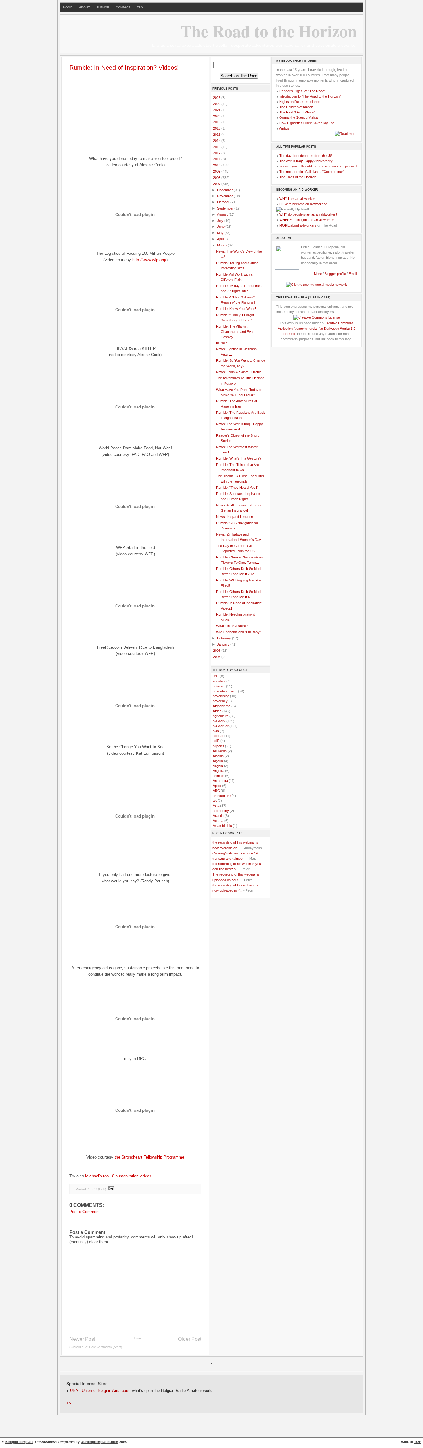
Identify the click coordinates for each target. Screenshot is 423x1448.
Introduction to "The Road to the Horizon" (310, 96)
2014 (217, 141)
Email (353, 274)
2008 (217, 177)
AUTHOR (102, 7)
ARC (216, 790)
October (223, 202)
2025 (217, 104)
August (223, 214)
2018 (217, 128)
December (225, 190)
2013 (217, 147)
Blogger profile (336, 274)
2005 (217, 657)
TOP (417, 1442)
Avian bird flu (222, 826)
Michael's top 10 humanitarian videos (118, 1176)
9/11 (216, 676)
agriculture (221, 716)
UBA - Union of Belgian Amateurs (99, 1390)
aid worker (221, 726)
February (224, 638)
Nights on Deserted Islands (299, 102)
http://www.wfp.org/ (149, 260)
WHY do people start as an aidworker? (308, 214)
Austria (218, 821)
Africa (217, 711)
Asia (216, 805)
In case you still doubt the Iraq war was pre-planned (318, 166)
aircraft (218, 736)
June (221, 226)
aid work (219, 721)
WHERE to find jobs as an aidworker (306, 220)
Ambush (285, 128)
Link (102, 1189)
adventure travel (225, 691)
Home (137, 1338)
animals (218, 776)
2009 (217, 171)
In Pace (222, 343)
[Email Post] (111, 1189)
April (221, 239)
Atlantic (218, 816)
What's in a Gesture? (232, 626)
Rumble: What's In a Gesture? (238, 458)
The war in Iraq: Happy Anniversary (306, 161)
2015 (217, 134)
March (222, 245)
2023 (217, 116)
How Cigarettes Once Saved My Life (306, 123)
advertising (221, 696)
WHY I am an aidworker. (297, 199)
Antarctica (220, 781)
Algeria (218, 761)
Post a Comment (84, 1211)
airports (218, 746)
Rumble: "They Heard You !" (237, 487)
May (221, 233)
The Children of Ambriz (296, 107)
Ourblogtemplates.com (99, 1442)
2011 (217, 159)
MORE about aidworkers (297, 225)
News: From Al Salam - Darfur (238, 372)
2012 (217, 153)
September (225, 208)
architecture (222, 795)
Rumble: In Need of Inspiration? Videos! (124, 67)
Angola (218, 766)
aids (216, 731)
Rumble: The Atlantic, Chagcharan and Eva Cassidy (234, 331)
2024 (217, 110)
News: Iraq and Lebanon (234, 517)
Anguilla (218, 771)
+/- (68, 1403)
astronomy (221, 811)
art (215, 800)
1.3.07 (92, 1189)
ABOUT (84, 7)
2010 (217, 165)
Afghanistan (221, 706)
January (223, 644)
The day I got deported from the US (305, 155)
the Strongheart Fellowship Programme (149, 1157)
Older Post (189, 1339)
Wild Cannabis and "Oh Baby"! (239, 632)
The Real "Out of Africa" (297, 112)
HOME (67, 7)
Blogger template (19, 1442)
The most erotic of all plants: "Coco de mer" (311, 172)
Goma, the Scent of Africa (298, 117)
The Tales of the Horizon (297, 177)
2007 (217, 184)
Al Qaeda (220, 751)
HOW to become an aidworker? (303, 204)
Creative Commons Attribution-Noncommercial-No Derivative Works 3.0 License (316, 328)
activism (219, 686)
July (220, 221)
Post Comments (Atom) (105, 1347)
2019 (217, 122)
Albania (218, 756)
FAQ (140, 7)
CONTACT (123, 7)
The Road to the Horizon (269, 31)
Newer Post (82, 1339)
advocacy (220, 701)
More (318, 274)
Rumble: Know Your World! (236, 309)
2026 (217, 97)
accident (219, 681)
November (225, 196)
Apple (217, 786)
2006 (217, 650)
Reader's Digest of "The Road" (302, 91)
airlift (216, 741)
